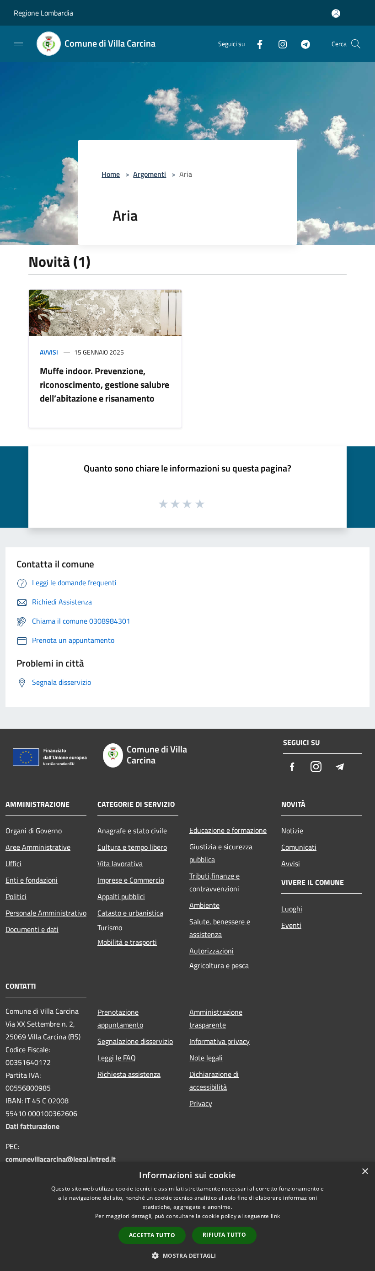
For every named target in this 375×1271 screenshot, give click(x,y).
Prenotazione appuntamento (120, 1018)
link (275, 1216)
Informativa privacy (219, 1041)
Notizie (292, 830)
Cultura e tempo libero (132, 847)
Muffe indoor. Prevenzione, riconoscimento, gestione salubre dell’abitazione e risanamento (104, 384)
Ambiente (204, 905)
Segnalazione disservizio (135, 1041)
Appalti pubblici (121, 896)
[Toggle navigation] (18, 42)
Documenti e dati (32, 929)
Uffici (13, 863)
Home (111, 174)
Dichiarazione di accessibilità (214, 1080)
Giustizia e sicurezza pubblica (220, 853)
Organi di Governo (33, 830)
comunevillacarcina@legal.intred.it (60, 1159)
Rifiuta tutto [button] (224, 1235)
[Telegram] (302, 43)
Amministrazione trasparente (215, 1018)
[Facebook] (256, 43)
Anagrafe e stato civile (132, 830)
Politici (16, 896)
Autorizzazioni (211, 950)
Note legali (206, 1057)
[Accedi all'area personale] (335, 13)
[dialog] (187, 1216)
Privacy (200, 1103)
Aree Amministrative (37, 847)
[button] (187, 1255)
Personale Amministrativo (45, 912)
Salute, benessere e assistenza (219, 928)
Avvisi (49, 352)
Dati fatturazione (32, 1126)
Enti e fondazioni (31, 879)
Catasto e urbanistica (130, 912)
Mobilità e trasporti (127, 942)
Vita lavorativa (120, 863)
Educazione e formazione (228, 830)
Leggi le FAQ (116, 1057)
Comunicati (298, 847)
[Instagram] (279, 43)
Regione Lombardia (43, 12)
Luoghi (291, 908)
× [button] (364, 1171)
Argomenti (149, 174)
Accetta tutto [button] (152, 1235)
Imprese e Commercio (130, 879)
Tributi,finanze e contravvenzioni (214, 882)
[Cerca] (355, 43)
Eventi (291, 925)
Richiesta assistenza (129, 1074)
